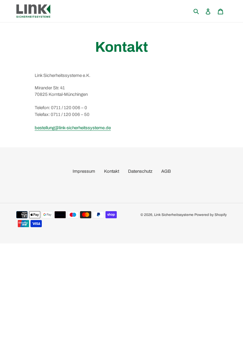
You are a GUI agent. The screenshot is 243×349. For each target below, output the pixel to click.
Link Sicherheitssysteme (174, 215)
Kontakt (111, 171)
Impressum (84, 171)
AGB (166, 171)
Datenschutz (140, 171)
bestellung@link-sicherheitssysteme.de (73, 127)
